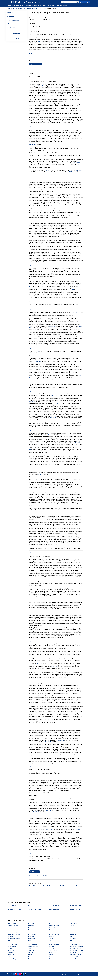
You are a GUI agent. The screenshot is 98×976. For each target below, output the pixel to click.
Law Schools (37, 5)
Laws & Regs (45, 5)
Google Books (47, 886)
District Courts (11, 957)
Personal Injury (32, 938)
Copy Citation (16, 39)
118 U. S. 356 (54, 666)
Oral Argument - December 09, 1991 (38, 875)
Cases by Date (12, 905)
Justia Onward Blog (74, 957)
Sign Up (87, 2)
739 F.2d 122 (72, 172)
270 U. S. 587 (55, 403)
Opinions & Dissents (35, 64)
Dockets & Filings (12, 959)
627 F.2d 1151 (53, 463)
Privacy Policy (78, 974)
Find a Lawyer (11, 5)
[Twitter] (25, 974)
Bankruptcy (31, 925)
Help (65, 974)
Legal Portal (54, 974)
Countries (51, 959)
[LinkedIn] (14, 974)
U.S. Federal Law (12, 944)
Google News (75, 886)
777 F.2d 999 (48, 170)
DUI (29, 932)
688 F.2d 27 (57, 208)
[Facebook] (18, 974)
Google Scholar (33, 886)
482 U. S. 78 (39, 663)
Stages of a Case (54, 909)
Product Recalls (53, 952)
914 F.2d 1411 (32, 144)
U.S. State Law (32, 944)
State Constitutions (33, 946)
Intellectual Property (54, 932)
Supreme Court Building (35, 909)
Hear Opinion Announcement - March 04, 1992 (40, 68)
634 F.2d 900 (32, 471)
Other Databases (54, 944)
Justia (9, 8)
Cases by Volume (54, 905)
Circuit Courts (11, 954)
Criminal (30, 927)
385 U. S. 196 (32, 402)
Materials (10, 24)
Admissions (72, 927)
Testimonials (73, 959)
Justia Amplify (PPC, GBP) (76, 954)
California (30, 952)
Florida (30, 954)
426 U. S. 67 (50, 435)
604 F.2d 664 (79, 170)
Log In (81, 2)
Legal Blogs (52, 948)
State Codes (31, 948)
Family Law (31, 936)
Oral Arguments (34, 871)
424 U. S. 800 (39, 361)
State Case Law (32, 950)
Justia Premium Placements (76, 950)
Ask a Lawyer (19, 5)
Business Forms (53, 950)
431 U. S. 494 (53, 417)
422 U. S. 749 (36, 351)
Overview (10, 13)
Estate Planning (32, 934)
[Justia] (14, 2)
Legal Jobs (51, 946)
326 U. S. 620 (61, 740)
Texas (29, 959)
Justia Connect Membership (77, 946)
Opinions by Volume (36, 8)
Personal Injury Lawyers (14, 938)
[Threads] (22, 974)
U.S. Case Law (19, 8)
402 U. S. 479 (71, 289)
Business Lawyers (12, 927)
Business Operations (54, 927)
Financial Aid (73, 930)
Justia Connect (47, 974)
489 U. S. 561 (40, 288)
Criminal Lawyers (12, 930)
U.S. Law (13, 8)
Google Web (61, 886)
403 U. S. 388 (40, 41)
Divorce (30, 930)
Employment (52, 930)
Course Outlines (74, 932)
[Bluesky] (23, 974)
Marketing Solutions (62, 5)
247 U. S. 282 (48, 741)
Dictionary (72, 925)
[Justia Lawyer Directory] (27, 974)
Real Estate (52, 936)
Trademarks (52, 957)
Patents (51, 954)
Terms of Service (71, 974)
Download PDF (16, 33)
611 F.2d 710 (40, 374)
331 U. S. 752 (32, 413)
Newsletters (53, 5)
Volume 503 (43, 8)
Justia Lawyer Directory (75, 948)
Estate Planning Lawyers (14, 934)
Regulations (11, 950)
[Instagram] (20, 974)
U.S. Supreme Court (27, 8)
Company (60, 974)
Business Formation (54, 925)
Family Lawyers (11, 936)
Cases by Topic (32, 905)
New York (30, 957)
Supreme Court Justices (14, 909)
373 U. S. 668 (78, 442)
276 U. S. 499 (36, 812)
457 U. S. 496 (41, 474)
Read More (32, 54)
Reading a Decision (75, 909)
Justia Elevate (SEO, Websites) (77, 952)
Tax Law (51, 938)
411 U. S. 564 (54, 395)
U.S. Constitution (12, 946)
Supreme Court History (76, 905)
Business (51, 923)
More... (9, 940)
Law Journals (73, 934)
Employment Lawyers (13, 932)
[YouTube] (16, 974)
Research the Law (28, 5)
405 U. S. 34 (63, 340)
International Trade (54, 934)
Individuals (31, 923)
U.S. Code (10, 948)
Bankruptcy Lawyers (13, 925)
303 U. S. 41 (74, 312)
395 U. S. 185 (52, 326)
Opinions (10, 17)
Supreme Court (11, 952)
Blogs (71, 936)
